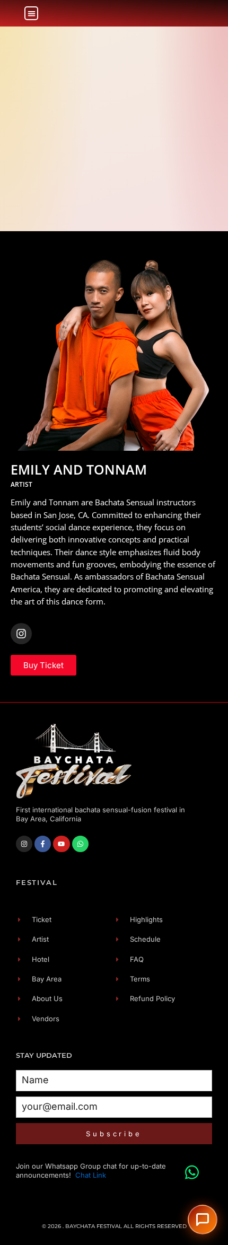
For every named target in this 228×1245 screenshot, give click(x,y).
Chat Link (90, 1175)
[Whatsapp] (80, 844)
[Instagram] (21, 633)
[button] (31, 13)
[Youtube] (61, 844)
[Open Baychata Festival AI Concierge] (202, 1219)
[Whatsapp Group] (192, 1167)
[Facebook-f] (42, 844)
